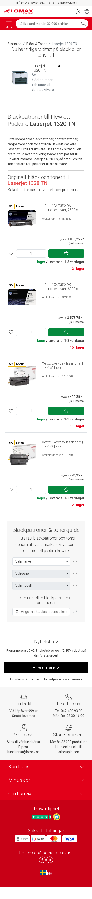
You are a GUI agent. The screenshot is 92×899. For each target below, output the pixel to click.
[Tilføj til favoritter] (11, 253)
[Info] (75, 611)
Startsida (14, 44)
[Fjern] (59, 66)
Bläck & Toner (36, 44)
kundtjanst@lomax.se (23, 752)
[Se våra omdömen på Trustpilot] (42, 816)
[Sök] (83, 23)
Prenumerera (46, 667)
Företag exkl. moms (24, 679)
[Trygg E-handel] (56, 816)
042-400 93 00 (71, 711)
